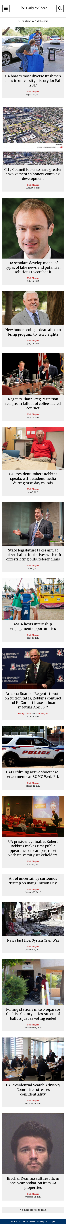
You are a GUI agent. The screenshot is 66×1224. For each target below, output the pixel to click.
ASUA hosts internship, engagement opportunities (33, 626)
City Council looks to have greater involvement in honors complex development (33, 174)
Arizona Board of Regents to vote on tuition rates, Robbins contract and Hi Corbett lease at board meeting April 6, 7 (33, 700)
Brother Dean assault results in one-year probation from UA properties (33, 1183)
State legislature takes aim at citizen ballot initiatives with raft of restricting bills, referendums (33, 554)
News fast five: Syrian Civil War (33, 940)
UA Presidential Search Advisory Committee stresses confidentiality (33, 1089)
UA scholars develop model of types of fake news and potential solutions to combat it (33, 267)
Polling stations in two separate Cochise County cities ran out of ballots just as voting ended (33, 1014)
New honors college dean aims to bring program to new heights (33, 332)
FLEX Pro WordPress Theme (30, 1221)
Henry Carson (24, 713)
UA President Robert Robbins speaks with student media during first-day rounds (33, 478)
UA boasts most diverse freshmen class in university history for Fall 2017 (33, 80)
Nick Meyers (33, 91)
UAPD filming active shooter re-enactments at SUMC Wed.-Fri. (33, 774)
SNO (46, 1221)
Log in (52, 1221)
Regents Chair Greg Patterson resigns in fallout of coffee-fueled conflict (33, 403)
